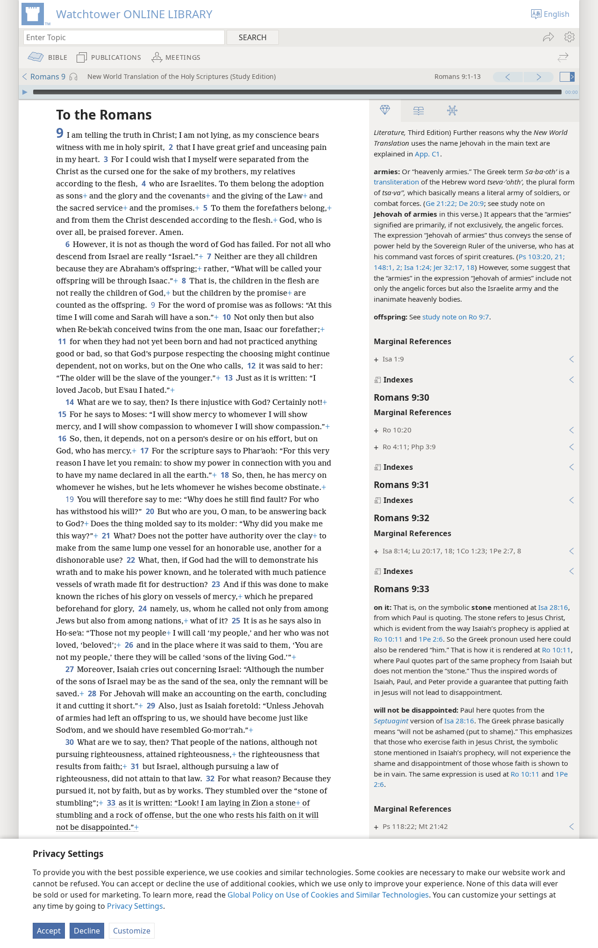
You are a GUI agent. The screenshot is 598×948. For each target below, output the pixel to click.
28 (93, 693)
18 (225, 475)
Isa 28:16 (553, 607)
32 (211, 778)
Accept (49, 931)
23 (216, 584)
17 (145, 451)
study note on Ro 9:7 (455, 316)
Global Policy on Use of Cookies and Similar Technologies (328, 895)
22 (131, 560)
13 (229, 378)
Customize (131, 931)
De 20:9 (470, 203)
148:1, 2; (388, 267)
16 (63, 438)
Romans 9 (47, 76)
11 (63, 341)
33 (112, 803)
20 (151, 511)
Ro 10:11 (388, 639)
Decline (87, 931)
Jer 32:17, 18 (453, 267)
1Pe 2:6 (431, 639)
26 (130, 645)
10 (227, 317)
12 (252, 366)
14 (70, 402)
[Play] (24, 92)
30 (70, 742)
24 (143, 608)
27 (70, 669)
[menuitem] (569, 36)
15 (63, 414)
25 (237, 620)
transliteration (396, 181)
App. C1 (427, 153)
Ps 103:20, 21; (542, 256)
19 (70, 499)
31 (136, 766)
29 (152, 705)
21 (107, 536)
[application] (299, 92)
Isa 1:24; (417, 267)
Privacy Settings (135, 906)
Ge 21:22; (441, 203)
